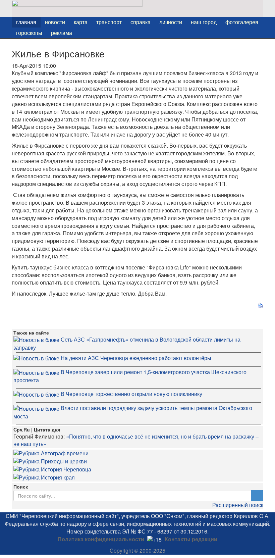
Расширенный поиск (237, 505)
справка (140, 22)
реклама (61, 33)
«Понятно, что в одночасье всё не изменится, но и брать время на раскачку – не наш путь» (136, 440)
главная (26, 22)
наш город (204, 22)
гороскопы (29, 33)
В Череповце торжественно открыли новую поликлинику (131, 394)
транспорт (109, 22)
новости (55, 22)
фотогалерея (241, 22)
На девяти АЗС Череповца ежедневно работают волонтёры (136, 358)
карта (81, 22)
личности (170, 22)
